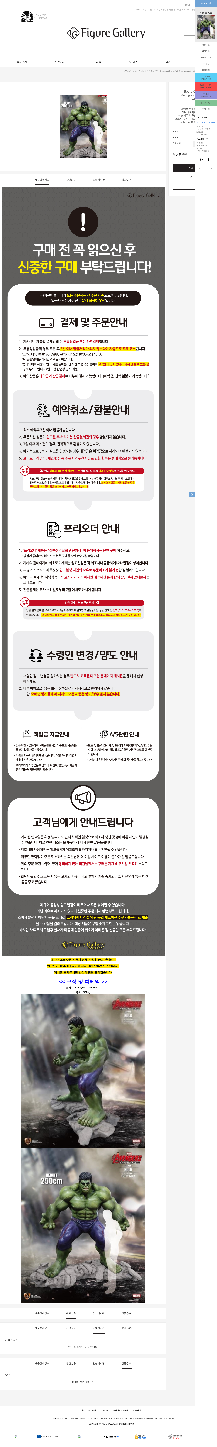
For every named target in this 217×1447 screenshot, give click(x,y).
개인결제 (206, 70)
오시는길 (206, 109)
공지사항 (206, 51)
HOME (127, 71)
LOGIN (188, 5)
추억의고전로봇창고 (206, 95)
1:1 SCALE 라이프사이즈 (206, 77)
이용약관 (206, 45)
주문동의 (59, 62)
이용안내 (137, 1410)
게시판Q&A (206, 57)
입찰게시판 (99, 179)
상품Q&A (127, 179)
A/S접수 (206, 64)
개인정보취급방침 (120, 1410)
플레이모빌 (206, 103)
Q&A (167, 62)
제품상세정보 (42, 179)
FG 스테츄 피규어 (139, 71)
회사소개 (22, 62)
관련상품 (71, 179)
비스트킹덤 (153, 71)
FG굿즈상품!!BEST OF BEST (206, 86)
